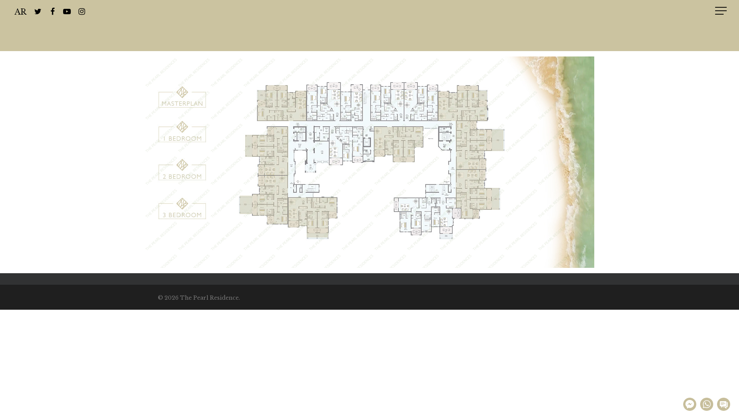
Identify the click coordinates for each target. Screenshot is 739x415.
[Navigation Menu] (721, 11)
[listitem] (182, 97)
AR (21, 11)
